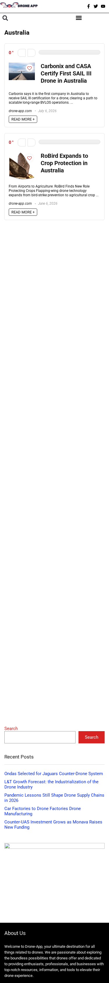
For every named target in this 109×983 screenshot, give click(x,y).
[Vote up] (31, 53)
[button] (5, 18)
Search (11, 728)
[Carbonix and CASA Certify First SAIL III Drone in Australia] (22, 65)
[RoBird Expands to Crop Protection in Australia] (21, 155)
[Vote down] (22, 53)
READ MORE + (23, 119)
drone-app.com (20, 111)
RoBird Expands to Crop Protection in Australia (64, 163)
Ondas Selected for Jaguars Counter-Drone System (53, 773)
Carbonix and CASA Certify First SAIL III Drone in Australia (66, 73)
